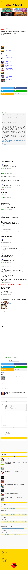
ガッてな (3, 557)
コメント (14, 415)
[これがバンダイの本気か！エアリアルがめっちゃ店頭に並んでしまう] (3, 73)
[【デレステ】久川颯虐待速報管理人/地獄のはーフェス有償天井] (3, 55)
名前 (1, 424)
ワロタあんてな (4, 561)
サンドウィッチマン (4, 552)
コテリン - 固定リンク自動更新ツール (1, 46)
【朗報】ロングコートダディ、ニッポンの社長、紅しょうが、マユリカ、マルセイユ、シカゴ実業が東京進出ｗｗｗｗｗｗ (16, 463)
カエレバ (10, 302)
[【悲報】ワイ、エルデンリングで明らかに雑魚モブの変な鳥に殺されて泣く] (3, 66)
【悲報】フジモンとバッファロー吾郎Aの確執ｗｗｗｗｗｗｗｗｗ (12, 493)
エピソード (3, 372)
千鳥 (2, 551)
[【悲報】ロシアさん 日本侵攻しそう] (3, 59)
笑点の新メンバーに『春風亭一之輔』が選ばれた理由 (11, 475)
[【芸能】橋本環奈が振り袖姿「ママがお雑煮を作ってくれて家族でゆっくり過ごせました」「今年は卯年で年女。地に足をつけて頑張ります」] (3, 69)
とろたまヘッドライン (4, 559)
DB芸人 (3, 553)
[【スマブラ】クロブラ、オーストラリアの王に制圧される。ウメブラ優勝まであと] (3, 80)
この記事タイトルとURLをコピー (14, 360)
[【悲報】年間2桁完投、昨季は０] (3, 48)
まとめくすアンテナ (4, 560)
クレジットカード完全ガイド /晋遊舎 (11, 301)
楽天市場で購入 (9, 303)
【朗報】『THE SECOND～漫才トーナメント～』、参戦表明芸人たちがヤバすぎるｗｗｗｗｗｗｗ (16, 498)
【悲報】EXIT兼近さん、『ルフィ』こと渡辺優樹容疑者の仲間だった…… (13, 471)
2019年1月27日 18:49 (7, 404)
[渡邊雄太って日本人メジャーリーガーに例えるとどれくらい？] (3, 51)
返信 (25, 410)
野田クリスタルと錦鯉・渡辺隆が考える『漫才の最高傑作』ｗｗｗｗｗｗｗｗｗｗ (14, 484)
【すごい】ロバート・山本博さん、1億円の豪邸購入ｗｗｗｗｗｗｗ (15, 376)
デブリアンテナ (4, 558)
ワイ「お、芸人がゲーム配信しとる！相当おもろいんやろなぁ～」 (12, 458)
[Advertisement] (14, 22)
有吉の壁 (3, 554)
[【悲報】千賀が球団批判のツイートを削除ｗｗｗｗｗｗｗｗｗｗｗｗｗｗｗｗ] (3, 77)
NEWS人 (3, 555)
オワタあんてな (4, 556)
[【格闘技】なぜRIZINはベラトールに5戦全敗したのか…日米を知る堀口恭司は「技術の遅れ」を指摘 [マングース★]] (3, 62)
